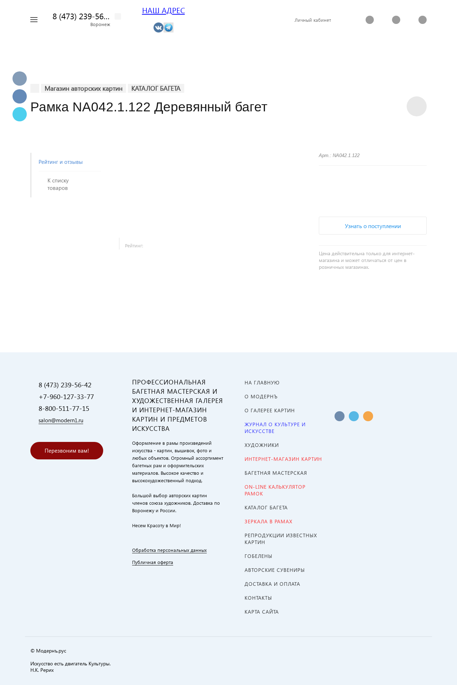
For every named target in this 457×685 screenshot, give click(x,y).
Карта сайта (262, 611)
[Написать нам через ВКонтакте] (159, 27)
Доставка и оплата (272, 583)
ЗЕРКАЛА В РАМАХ (268, 521)
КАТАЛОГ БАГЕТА (266, 507)
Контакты (258, 597)
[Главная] (34, 88)
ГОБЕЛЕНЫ (258, 556)
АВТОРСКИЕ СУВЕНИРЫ (275, 569)
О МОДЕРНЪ (261, 396)
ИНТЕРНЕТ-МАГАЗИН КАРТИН (283, 458)
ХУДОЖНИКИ (262, 445)
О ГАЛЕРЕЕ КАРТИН (270, 410)
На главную (262, 382)
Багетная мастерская (276, 472)
